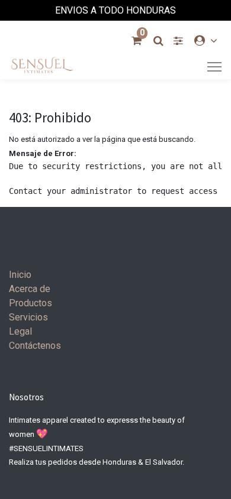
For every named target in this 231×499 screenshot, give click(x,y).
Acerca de (29, 288)
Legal (20, 331)
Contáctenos (35, 345)
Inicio (20, 274)
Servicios (28, 317)
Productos (30, 303)
